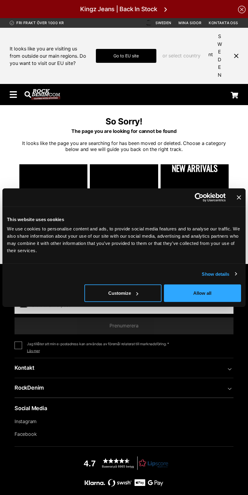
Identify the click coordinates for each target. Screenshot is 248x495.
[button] (124, 463)
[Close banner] (239, 197)
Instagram (26, 421)
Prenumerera (124, 326)
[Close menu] (233, 56)
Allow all (202, 293)
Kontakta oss (223, 23)
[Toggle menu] (13, 94)
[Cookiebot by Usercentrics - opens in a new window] (199, 197)
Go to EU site (126, 55)
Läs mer (33, 351)
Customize (119, 293)
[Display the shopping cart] (234, 95)
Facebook (26, 434)
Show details (215, 273)
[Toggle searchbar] (27, 94)
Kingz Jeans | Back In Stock (118, 9)
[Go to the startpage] (45, 94)
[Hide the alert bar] (242, 9)
